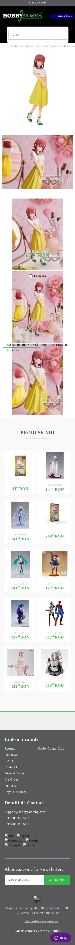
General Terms (14, 773)
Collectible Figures (22, 45)
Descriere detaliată (21, 345)
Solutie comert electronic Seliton (37, 931)
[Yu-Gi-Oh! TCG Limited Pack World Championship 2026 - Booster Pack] (20, 465)
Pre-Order (11, 779)
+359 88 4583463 (64, 16)
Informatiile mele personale (41, 921)
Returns (10, 748)
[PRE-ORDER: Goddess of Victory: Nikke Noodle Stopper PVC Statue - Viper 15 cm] (20, 662)
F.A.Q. (9, 761)
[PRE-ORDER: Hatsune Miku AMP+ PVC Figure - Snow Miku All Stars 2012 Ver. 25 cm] (20, 515)
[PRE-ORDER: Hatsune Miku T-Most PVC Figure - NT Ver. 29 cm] (20, 564)
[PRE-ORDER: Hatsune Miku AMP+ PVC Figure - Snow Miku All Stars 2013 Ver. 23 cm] (54, 465)
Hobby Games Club (51, 748)
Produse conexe (54, 345)
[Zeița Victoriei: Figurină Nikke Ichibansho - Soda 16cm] (54, 662)
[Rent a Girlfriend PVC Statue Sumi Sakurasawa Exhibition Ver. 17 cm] (37, 124)
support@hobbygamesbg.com (25, 812)
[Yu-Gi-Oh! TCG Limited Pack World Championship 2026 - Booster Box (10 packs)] (54, 512)
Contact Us (12, 767)
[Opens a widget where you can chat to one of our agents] (60, 938)
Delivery (12, 350)
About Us (11, 754)
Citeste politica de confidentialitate (38, 912)
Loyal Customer (15, 792)
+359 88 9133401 (17, 824)
